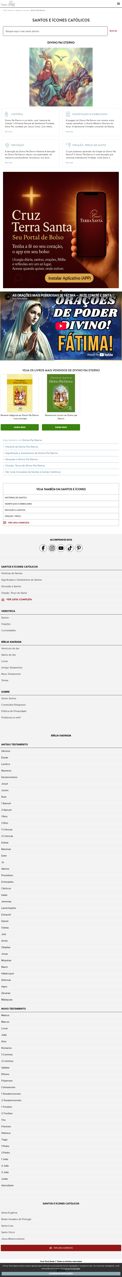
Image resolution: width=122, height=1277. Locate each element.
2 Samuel (6, 810)
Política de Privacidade (13, 711)
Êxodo (4, 757)
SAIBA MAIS (20, 427)
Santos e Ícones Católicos (19, 566)
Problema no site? (11, 717)
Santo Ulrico (8, 1232)
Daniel (4, 921)
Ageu (4, 986)
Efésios (5, 1074)
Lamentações (8, 908)
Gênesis (5, 751)
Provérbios (7, 875)
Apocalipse (7, 1185)
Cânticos (6, 888)
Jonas (4, 953)
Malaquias (6, 999)
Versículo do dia (10, 648)
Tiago (4, 1139)
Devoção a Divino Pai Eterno (21, 459)
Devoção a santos (15, 510)
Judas (4, 1178)
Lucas (4, 1028)
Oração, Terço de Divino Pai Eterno (25, 465)
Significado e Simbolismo (18, 504)
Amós (4, 940)
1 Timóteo (6, 1106)
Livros (4, 661)
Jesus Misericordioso (12, 1238)
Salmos (5, 868)
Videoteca (8, 611)
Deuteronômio (9, 777)
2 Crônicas (7, 836)
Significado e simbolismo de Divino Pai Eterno (31, 453)
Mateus (5, 1015)
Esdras (4, 842)
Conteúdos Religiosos (13, 704)
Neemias (6, 849)
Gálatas (5, 1067)
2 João (5, 1165)
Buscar (113, 31)
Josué (4, 783)
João (4, 1035)
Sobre (5, 691)
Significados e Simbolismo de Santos (21, 579)
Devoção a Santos (11, 586)
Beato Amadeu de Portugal (16, 1219)
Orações (5, 624)
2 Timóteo (7, 1113)
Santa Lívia (7, 1225)
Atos (3, 1041)
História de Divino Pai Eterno (21, 446)
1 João (4, 1159)
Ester (4, 855)
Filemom (6, 1126)
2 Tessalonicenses (11, 1100)
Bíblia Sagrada (11, 642)
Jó (2, 862)
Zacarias (5, 993)
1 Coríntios (7, 1054)
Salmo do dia (8, 654)
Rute (4, 796)
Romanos (6, 1048)
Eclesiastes (7, 882)
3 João (5, 1172)
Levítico (5, 764)
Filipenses (7, 1080)
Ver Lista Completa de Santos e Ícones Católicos (33, 472)
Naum (4, 967)
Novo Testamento (11, 674)
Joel (3, 934)
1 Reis (4, 816)
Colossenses (8, 1087)
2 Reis (4, 823)
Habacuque (7, 973)
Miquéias (6, 960)
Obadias (5, 947)
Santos (5, 617)
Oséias (5, 927)
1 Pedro (5, 1146)
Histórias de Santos (16, 497)
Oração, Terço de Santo (14, 593)
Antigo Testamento (11, 667)
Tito (3, 1120)
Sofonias (6, 980)
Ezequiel (6, 914)
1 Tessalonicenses (11, 1093)
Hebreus (6, 1133)
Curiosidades (8, 630)
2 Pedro (5, 1152)
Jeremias (6, 901)
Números (6, 770)
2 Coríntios (7, 1061)
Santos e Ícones (22, 10)
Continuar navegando (61, 1273)
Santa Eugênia (9, 1212)
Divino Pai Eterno (38, 10)
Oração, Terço (13, 516)
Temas (4, 680)
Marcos (5, 1021)
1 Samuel (6, 803)
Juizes (4, 790)
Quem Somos (8, 698)
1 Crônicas (6, 829)
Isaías (4, 895)
